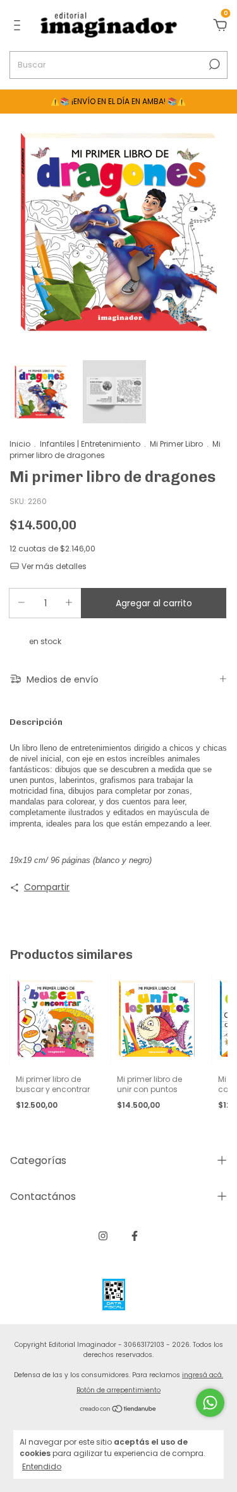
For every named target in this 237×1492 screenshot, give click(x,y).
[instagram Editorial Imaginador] (103, 1236)
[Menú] (19, 25)
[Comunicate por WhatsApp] (210, 1403)
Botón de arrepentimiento (118, 1390)
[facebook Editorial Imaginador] (135, 1236)
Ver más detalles (53, 566)
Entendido (41, 1466)
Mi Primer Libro (176, 443)
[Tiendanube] (118, 1410)
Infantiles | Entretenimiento (90, 443)
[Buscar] (213, 64)
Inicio (19, 443)
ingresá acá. (202, 1375)
